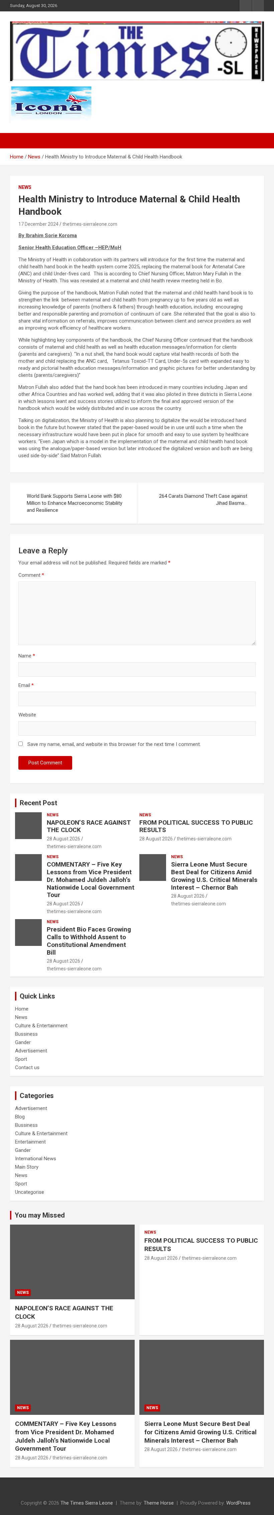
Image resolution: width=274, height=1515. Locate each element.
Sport (21, 1059)
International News (35, 1159)
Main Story (26, 1167)
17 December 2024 (38, 224)
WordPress (238, 1503)
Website (27, 715)
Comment (31, 575)
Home (21, 1009)
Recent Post (38, 803)
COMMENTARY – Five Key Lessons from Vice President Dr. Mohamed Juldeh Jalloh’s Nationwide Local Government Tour (90, 879)
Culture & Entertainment (41, 1026)
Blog (20, 1117)
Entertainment (30, 1142)
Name (26, 656)
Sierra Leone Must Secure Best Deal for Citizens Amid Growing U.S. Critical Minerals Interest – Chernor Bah (214, 875)
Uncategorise (29, 1192)
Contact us (27, 1067)
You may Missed (40, 1215)
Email (26, 685)
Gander (23, 1042)
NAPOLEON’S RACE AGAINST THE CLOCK (89, 826)
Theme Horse (159, 1503)
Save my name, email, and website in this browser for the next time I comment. (114, 744)
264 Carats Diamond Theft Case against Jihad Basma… (203, 499)
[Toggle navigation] (18, 140)
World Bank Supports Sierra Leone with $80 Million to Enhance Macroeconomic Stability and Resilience (74, 503)
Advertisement (31, 1051)
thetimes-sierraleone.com (89, 224)
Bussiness (26, 1034)
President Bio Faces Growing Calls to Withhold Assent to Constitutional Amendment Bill (89, 940)
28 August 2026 (63, 838)
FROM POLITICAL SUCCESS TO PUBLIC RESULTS (196, 826)
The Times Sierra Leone (86, 1503)
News (24, 187)
